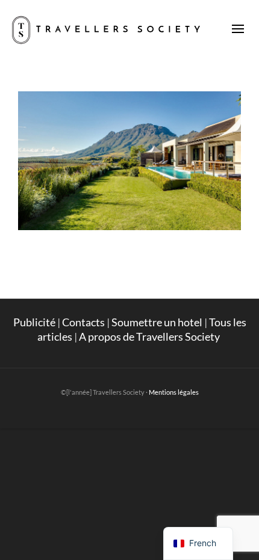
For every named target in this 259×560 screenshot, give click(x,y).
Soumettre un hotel (156, 322)
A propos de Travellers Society (150, 336)
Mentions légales (174, 392)
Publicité (34, 322)
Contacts (83, 322)
